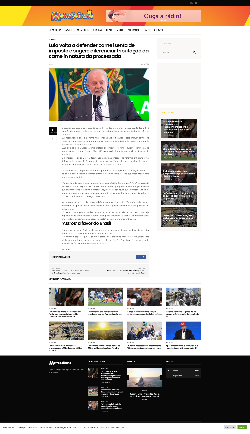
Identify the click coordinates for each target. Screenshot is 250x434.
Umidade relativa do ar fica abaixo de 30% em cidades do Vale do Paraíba (104, 346)
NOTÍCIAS (97, 30)
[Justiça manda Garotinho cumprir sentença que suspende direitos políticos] (144, 297)
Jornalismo (167, 135)
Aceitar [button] (242, 427)
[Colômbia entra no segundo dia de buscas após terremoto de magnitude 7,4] (183, 297)
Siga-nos (194, 3)
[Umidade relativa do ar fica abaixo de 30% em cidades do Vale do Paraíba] (105, 331)
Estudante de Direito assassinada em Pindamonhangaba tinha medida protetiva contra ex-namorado (177, 127)
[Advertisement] (180, 83)
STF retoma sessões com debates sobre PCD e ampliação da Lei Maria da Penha (144, 346)
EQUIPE (146, 30)
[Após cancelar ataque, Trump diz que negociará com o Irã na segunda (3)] (183, 331)
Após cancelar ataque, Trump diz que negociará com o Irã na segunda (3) (182, 346)
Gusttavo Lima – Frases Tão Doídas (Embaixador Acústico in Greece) (145, 395)
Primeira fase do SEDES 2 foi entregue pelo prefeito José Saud (126, 272)
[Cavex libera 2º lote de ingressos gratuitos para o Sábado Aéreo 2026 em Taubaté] (66, 331)
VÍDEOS (120, 30)
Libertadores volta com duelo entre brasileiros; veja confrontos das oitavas (179, 151)
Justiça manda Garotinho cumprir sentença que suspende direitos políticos (179, 174)
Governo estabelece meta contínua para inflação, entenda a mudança (70, 272)
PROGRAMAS (133, 30)
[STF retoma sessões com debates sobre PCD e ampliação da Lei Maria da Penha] (144, 331)
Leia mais (119, 427)
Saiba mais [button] (230, 427)
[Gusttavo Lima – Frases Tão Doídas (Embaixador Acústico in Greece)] (144, 377)
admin (51, 64)
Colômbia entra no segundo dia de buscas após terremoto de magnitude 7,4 (178, 196)
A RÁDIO (69, 30)
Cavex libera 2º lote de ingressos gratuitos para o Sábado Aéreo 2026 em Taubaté (178, 218)
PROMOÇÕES (83, 30)
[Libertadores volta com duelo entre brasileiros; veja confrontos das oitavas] (105, 297)
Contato (158, 30)
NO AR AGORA (55, 30)
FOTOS (109, 30)
